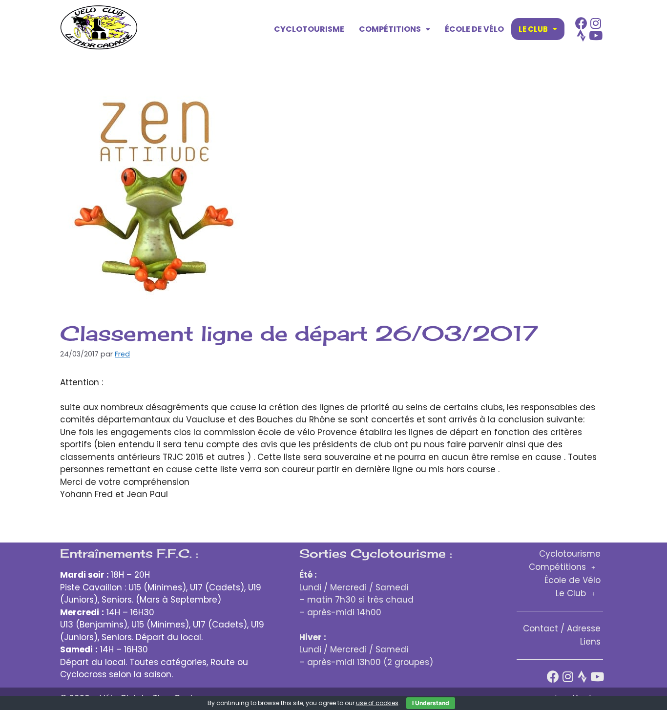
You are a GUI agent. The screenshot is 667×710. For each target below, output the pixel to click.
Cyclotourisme (309, 29)
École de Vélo (474, 29)
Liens (590, 641)
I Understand (430, 703)
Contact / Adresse (562, 628)
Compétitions (390, 29)
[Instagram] (596, 23)
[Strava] (581, 35)
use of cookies (377, 703)
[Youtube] (596, 35)
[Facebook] (581, 23)
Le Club (533, 29)
